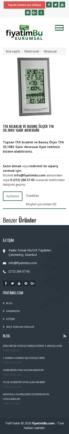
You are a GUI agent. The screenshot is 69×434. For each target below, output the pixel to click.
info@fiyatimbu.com (22, 263)
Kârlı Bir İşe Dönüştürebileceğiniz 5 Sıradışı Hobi (32, 346)
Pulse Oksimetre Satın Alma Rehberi (24, 382)
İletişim (10, 319)
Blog (9, 303)
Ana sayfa (13, 51)
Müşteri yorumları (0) (41, 204)
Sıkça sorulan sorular (20, 326)
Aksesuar (50, 51)
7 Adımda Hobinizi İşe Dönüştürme (24, 358)
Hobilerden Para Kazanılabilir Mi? (23, 370)
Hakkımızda (13, 311)
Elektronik (31, 51)
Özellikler (32, 196)
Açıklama (12, 196)
